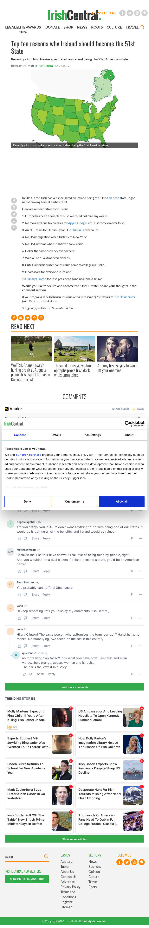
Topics (65, 867)
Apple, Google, (77, 223)
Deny (27, 501)
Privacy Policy (71, 887)
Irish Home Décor (124, 297)
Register (67, 902)
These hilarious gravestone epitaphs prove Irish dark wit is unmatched (73, 370)
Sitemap (66, 907)
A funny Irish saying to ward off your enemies (117, 367)
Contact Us (68, 877)
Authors (66, 861)
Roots (92, 887)
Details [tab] (56, 435)
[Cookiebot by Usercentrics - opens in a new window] (128, 424)
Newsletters (104, 13)
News (92, 861)
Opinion (94, 872)
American (112, 198)
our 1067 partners (28, 454)
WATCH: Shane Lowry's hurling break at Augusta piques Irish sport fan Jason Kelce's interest (30, 372)
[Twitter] (130, 13)
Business (94, 867)
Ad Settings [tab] (93, 435)
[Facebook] (122, 13)
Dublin (76, 230)
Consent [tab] (20, 435)
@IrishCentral (44, 65)
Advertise (68, 882)
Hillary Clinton (36, 279)
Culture (93, 877)
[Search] (142, 27)
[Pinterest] (144, 13)
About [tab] (129, 435)
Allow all (121, 501)
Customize (72, 501)
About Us (67, 872)
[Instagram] (137, 13)
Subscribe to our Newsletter (27, 879)
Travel (93, 882)
